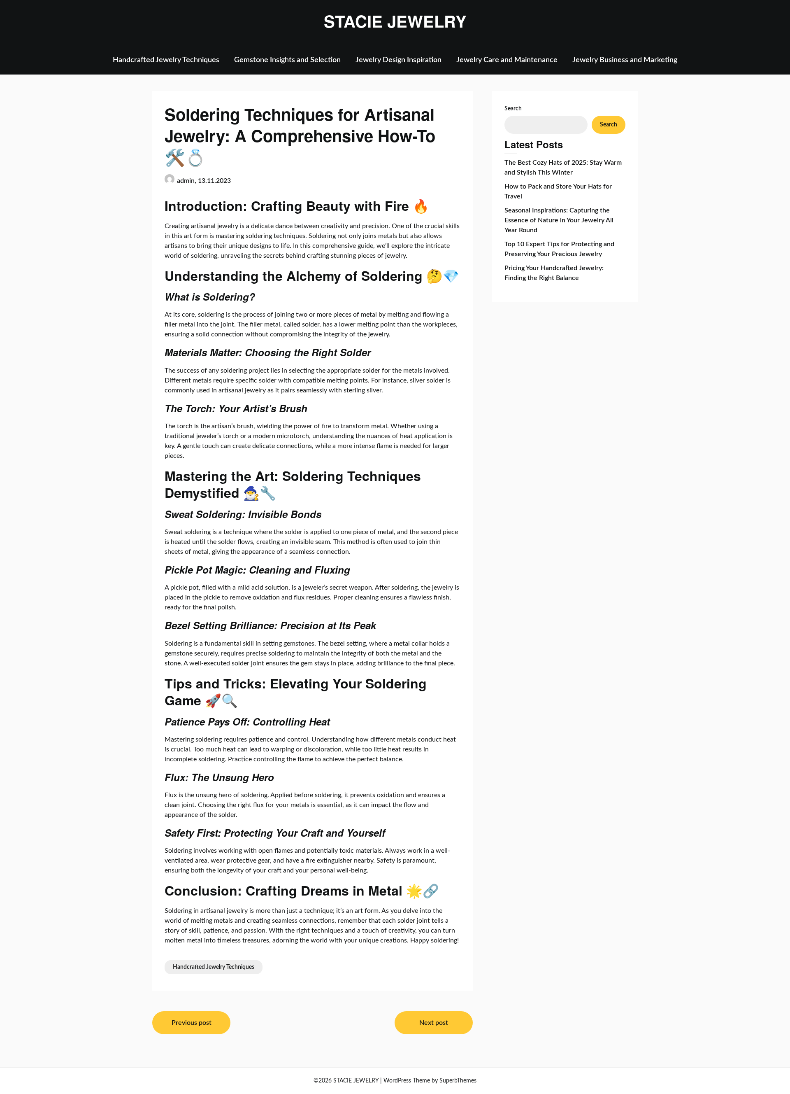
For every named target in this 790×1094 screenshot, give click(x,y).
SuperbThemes (457, 1081)
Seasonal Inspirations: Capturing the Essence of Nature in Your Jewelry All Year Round (558, 220)
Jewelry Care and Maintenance (507, 60)
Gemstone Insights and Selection (287, 60)
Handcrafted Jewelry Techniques (166, 60)
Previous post (191, 1022)
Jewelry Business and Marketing (624, 60)
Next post (433, 1022)
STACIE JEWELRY (395, 21)
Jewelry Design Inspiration (398, 60)
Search (513, 109)
